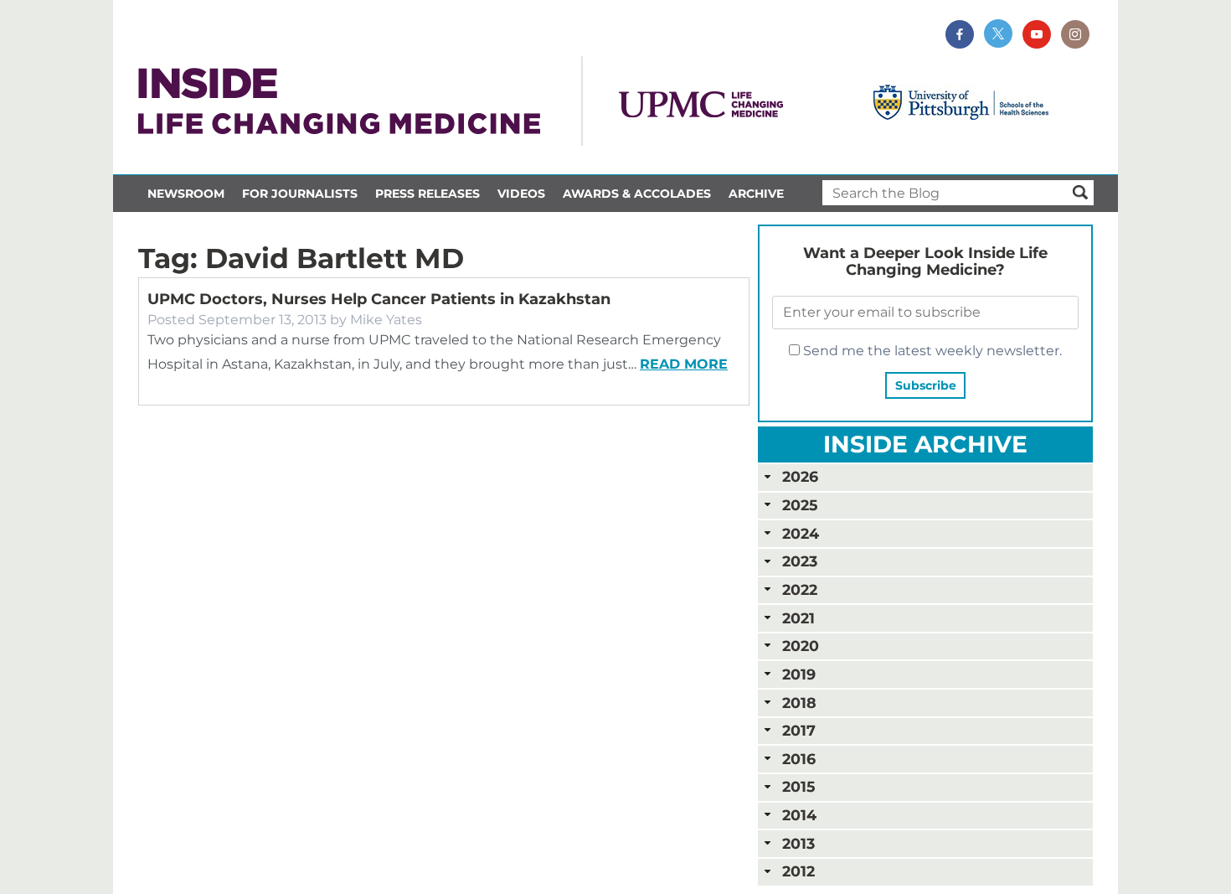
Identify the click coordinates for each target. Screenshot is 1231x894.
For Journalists (300, 193)
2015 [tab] (798, 786)
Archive (756, 193)
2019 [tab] (799, 674)
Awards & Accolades (637, 193)
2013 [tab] (798, 843)
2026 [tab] (800, 476)
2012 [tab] (798, 871)
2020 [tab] (800, 645)
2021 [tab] (798, 618)
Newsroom (185, 193)
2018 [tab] (799, 702)
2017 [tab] (799, 730)
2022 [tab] (799, 589)
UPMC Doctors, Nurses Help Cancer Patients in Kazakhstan (378, 299)
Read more (684, 364)
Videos (521, 193)
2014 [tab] (799, 815)
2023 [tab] (799, 561)
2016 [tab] (799, 758)
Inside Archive (925, 444)
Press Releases (427, 193)
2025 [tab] (799, 505)
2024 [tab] (800, 533)
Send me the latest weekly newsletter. (931, 351)
